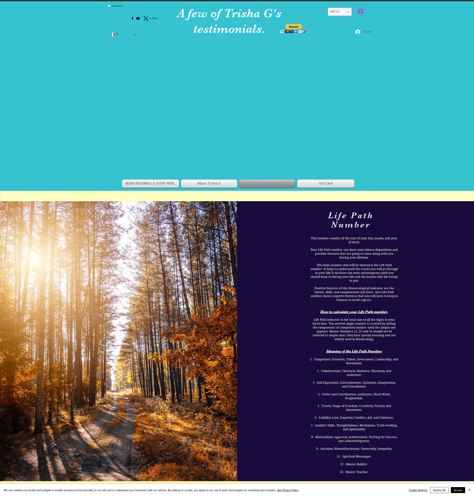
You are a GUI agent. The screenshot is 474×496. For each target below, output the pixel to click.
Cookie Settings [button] (418, 490)
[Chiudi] (469, 490)
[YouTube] (138, 18)
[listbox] (340, 12)
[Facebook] (132, 18)
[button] (293, 28)
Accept (458, 490)
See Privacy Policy (287, 490)
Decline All (439, 490)
